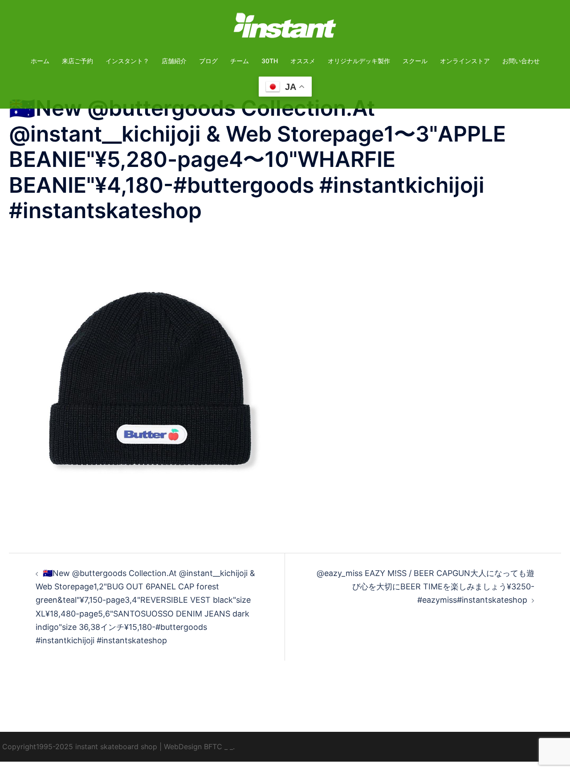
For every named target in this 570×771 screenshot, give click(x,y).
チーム (239, 61)
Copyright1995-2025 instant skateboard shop (79, 746)
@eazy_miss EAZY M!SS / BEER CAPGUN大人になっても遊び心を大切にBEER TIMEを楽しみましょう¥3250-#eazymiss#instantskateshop (425, 586)
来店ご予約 (77, 61)
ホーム (40, 61)
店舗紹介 (174, 61)
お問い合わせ (521, 61)
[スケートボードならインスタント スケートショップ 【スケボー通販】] (285, 28)
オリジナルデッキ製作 (359, 61)
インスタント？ (127, 61)
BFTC (213, 746)
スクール (415, 61)
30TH (269, 61)
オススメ (302, 61)
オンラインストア (465, 61)
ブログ (208, 61)
